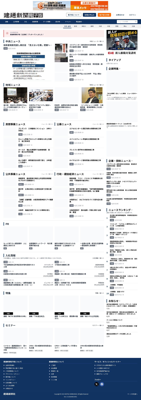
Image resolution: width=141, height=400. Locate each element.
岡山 (125, 26)
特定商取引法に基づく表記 (13, 368)
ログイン (132, 15)
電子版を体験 (104, 15)
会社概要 (53, 368)
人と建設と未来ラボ (102, 368)
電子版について (73, 15)
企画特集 (113, 68)
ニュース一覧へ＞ (47, 124)
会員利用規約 (9, 365)
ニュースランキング (120, 210)
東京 (75, 26)
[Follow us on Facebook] (102, 384)
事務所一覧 (53, 371)
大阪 (108, 26)
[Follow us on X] (96, 384)
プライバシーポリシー (12, 374)
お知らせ (113, 301)
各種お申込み (89, 15)
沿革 (51, 374)
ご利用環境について (11, 371)
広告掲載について (10, 383)
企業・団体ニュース (120, 160)
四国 (116, 26)
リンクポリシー (10, 380)
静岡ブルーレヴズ (101, 374)
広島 (133, 26)
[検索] (135, 21)
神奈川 (84, 26)
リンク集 (53, 380)
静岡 (92, 26)
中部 (100, 26)
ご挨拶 (52, 365)
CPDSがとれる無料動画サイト (105, 365)
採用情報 (53, 377)
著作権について (10, 377)
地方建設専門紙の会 (102, 371)
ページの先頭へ (132, 394)
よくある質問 (9, 385)
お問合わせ (120, 15)
